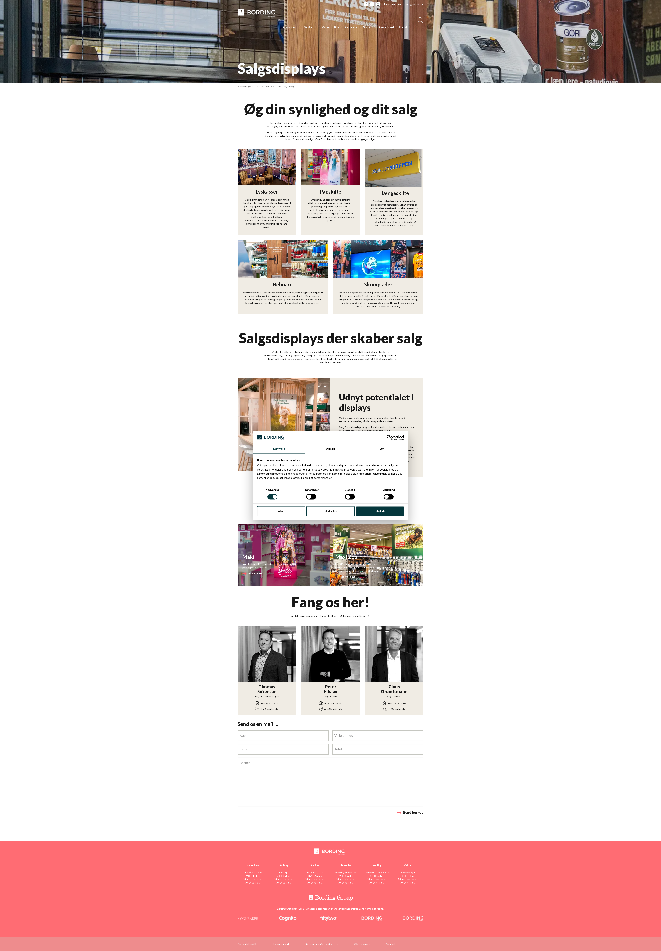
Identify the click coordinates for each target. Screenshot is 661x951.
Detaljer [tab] (330, 448)
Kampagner (289, 27)
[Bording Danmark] (256, 12)
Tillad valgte (330, 511)
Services (309, 27)
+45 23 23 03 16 (397, 703)
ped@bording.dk (333, 709)
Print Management (246, 86)
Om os (366, 27)
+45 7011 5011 (394, 4)
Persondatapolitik (247, 944)
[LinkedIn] (372, 4)
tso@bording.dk (269, 709)
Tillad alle (380, 511)
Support (390, 944)
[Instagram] (378, 4)
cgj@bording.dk (397, 709)
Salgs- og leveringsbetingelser (321, 944)
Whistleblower (362, 944)
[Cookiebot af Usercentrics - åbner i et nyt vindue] (389, 437)
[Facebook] (366, 4)
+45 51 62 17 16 (269, 703)
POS (279, 86)
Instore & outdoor (265, 86)
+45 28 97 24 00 (333, 703)
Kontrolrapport (281, 944)
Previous (232, 424)
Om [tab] (382, 448)
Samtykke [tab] (279, 448)
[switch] (311, 497)
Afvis (281, 511)
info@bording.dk (414, 4)
